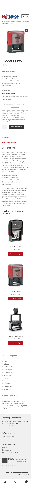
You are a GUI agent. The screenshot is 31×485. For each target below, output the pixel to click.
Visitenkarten (8, 386)
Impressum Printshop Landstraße (19, 472)
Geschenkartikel (8, 367)
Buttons (6, 361)
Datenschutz (26, 474)
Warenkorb (24, 480)
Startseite (6, 21)
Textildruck (7, 383)
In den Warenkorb (16, 127)
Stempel (18, 21)
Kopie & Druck (8, 372)
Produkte (12, 21)
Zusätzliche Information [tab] (9, 142)
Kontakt (7, 472)
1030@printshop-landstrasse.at (13, 423)
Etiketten (6, 364)
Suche (15, 482)
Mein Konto (16, 405)
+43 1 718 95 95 (8, 426)
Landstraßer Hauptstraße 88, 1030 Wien (16, 421)
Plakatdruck (7, 375)
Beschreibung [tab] (6, 137)
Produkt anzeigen (15, 254)
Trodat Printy (25, 21)
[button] (26, 30)
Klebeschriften (8, 369)
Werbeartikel (7, 389)
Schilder (6, 378)
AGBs (19, 474)
